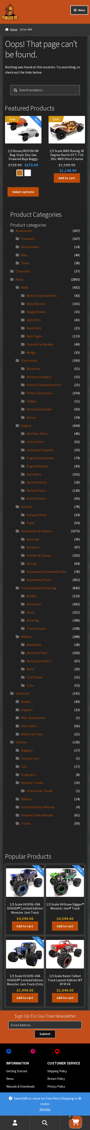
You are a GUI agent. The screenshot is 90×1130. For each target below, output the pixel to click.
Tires (30, 685)
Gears (31, 612)
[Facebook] (8, 1051)
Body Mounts (36, 304)
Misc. (24, 255)
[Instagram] (33, 1051)
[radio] (20, 173)
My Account (15, 1123)
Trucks (26, 823)
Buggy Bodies (36, 312)
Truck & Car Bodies (40, 344)
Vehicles (21, 742)
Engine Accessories (40, 458)
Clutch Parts (35, 442)
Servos (31, 417)
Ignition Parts (37, 482)
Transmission (36, 628)
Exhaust (27, 507)
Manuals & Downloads (20, 1086)
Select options (23, 192)
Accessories (24, 231)
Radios (31, 401)
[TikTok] (81, 1051)
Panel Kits (34, 328)
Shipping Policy (57, 1071)
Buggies (27, 750)
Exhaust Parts (36, 515)
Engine (26, 425)
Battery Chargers (39, 377)
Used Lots (23, 693)
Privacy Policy (56, 1086)
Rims (30, 669)
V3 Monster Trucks (40, 791)
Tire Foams (35, 677)
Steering (33, 620)
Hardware (28, 239)
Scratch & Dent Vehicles (38, 807)
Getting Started (16, 1071)
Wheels (26, 637)
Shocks (32, 563)
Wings (31, 352)
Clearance (23, 271)
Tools (25, 263)
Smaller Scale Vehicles (37, 815)
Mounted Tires (37, 653)
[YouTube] (57, 1051)
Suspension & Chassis (36, 531)
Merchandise (30, 247)
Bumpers (33, 547)
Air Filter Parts (37, 433)
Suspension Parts (39, 580)
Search (45, 1123)
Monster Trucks (32, 782)
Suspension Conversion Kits (46, 571)
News (10, 1079)
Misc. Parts (28, 726)
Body (24, 287)
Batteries (33, 369)
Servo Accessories (39, 409)
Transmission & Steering (38, 588)
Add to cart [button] (66, 178)
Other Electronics (39, 393)
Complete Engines (40, 450)
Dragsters (28, 775)
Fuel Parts (34, 474)
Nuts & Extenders (39, 661)
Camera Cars (30, 758)
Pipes (31, 523)
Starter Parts (36, 498)
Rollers (26, 799)
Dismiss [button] (45, 1109)
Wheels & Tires (31, 734)
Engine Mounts (37, 466)
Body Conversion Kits (42, 295)
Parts (19, 279)
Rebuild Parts (36, 490)
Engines (27, 710)
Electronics (29, 360)
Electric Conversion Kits (44, 385)
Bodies (26, 701)
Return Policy (56, 1079)
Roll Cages (34, 336)
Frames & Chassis (39, 555)
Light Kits (34, 320)
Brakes (31, 596)
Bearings (33, 539)
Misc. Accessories (33, 718)
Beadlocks (34, 645)
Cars (24, 766)
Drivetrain (34, 604)
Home (13, 29)
